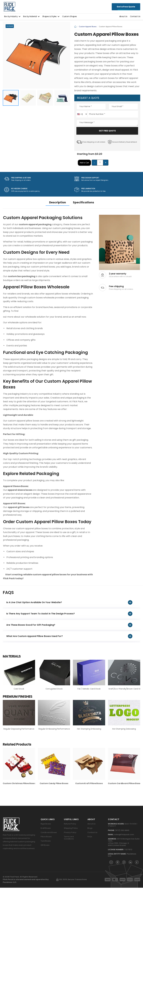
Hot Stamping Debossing (124, 728)
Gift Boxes (45, 845)
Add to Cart (84, 163)
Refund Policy (70, 823)
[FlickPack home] (9, 6)
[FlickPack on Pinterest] (117, 862)
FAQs (89, 836)
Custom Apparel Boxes (87, 26)
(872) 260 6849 (122, 830)
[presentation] (138, 768)
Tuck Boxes (46, 841)
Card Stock (19, 688)
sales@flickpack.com (124, 834)
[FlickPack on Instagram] (124, 862)
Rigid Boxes (46, 823)
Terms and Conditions (69, 837)
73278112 (128, 849)
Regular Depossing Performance (18, 728)
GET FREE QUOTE (107, 130)
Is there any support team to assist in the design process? (40, 613)
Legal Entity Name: (117, 854)
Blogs (89, 828)
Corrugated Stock (54, 688)
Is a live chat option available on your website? (34, 602)
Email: (111, 834)
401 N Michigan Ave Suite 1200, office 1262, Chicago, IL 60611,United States (124, 842)
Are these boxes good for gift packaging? (30, 624)
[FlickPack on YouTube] (111, 862)
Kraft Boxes (46, 828)
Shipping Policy (71, 828)
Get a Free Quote (126, 6)
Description (57, 202)
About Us (123, 16)
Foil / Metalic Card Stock (89, 688)
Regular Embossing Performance (54, 728)
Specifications (83, 202)
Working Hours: (116, 823)
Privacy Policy (70, 832)
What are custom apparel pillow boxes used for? (34, 636)
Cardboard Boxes (49, 832)
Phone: (111, 830)
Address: (112, 838)
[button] (12, 16)
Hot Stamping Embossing (89, 728)
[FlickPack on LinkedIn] (130, 862)
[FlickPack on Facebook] (137, 862)
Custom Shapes (69, 16)
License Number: (116, 849)
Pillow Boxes (46, 836)
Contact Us (135, 16)
